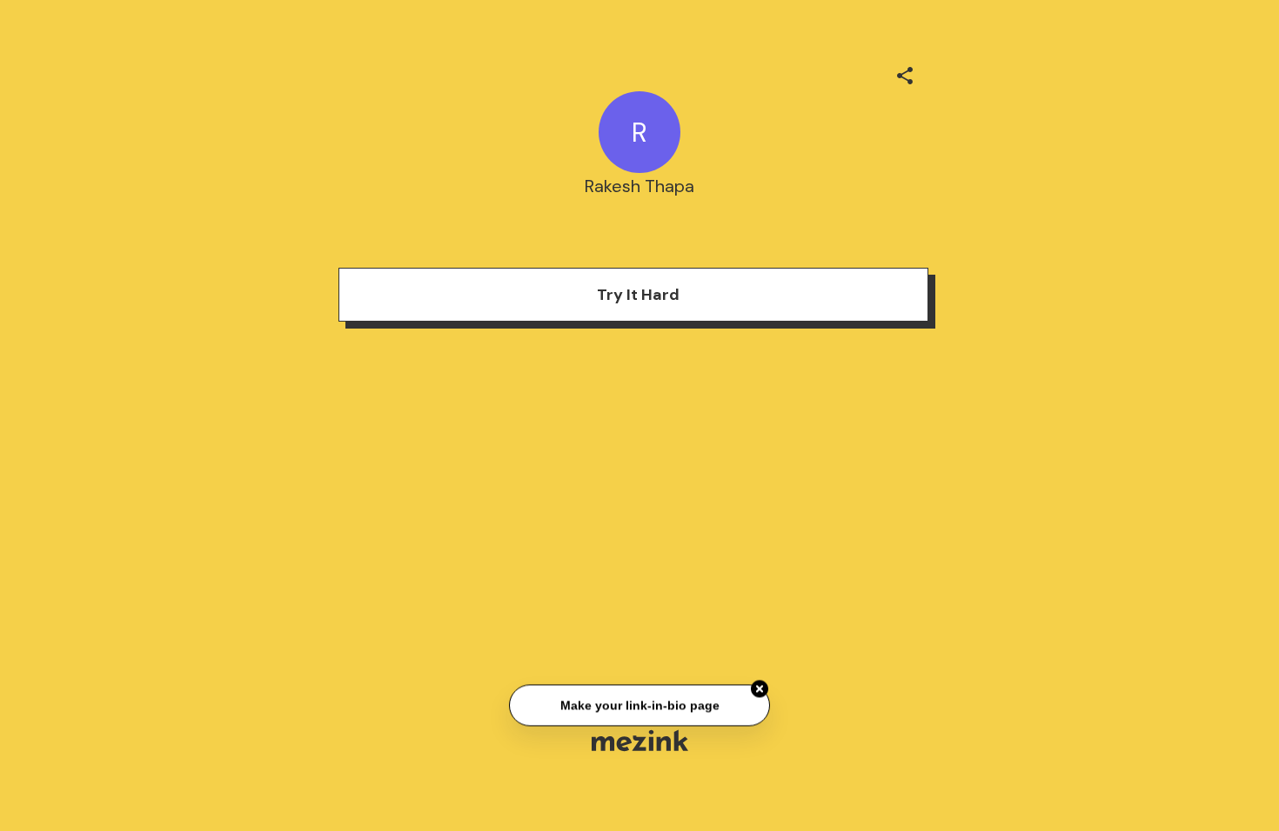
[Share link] (904, 73)
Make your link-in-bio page (639, 706)
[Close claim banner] (759, 690)
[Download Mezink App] (640, 740)
